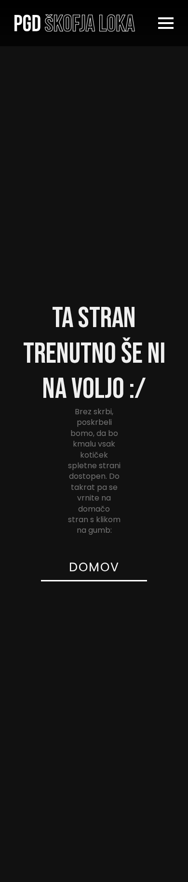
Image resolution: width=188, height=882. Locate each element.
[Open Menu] (166, 23)
